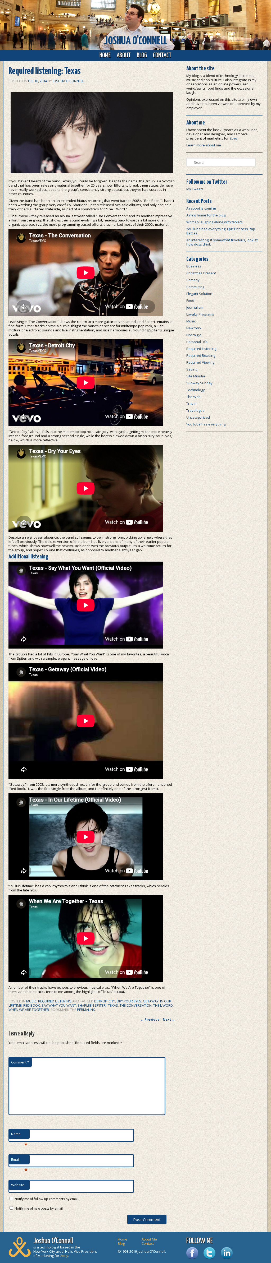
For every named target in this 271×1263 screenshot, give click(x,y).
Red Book (31, 1005)
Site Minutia (195, 376)
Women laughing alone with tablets (214, 222)
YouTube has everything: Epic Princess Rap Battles (220, 230)
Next (169, 1019)
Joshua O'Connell (135, 41)
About (124, 55)
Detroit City (104, 1001)
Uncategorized (198, 417)
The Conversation (136, 1005)
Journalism (194, 307)
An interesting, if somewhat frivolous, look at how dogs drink (222, 242)
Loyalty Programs (200, 314)
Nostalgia (193, 334)
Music (31, 1001)
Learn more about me (203, 145)
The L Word (163, 1005)
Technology (195, 389)
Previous (150, 1019)
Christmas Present (201, 273)
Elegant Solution (199, 293)
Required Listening (54, 1001)
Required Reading (200, 355)
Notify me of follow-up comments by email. (47, 1199)
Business (193, 266)
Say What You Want (59, 1005)
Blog (142, 55)
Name (19, 1135)
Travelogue (195, 410)
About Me (149, 1239)
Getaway (151, 1001)
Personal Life (196, 341)
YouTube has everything (205, 424)
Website (17, 1184)
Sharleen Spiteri (92, 1005)
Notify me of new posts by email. (39, 1208)
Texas (113, 1005)
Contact (162, 55)
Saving (191, 369)
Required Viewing (200, 362)
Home (105, 55)
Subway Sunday (199, 383)
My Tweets (195, 189)
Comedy (193, 279)
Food (190, 300)
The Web (193, 396)
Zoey (233, 138)
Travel (191, 403)
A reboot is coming (201, 208)
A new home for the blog (205, 215)
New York (193, 328)
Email (19, 1160)
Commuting (195, 286)
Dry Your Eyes (129, 1001)
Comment (20, 1062)
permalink (86, 1009)
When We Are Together (28, 1009)
